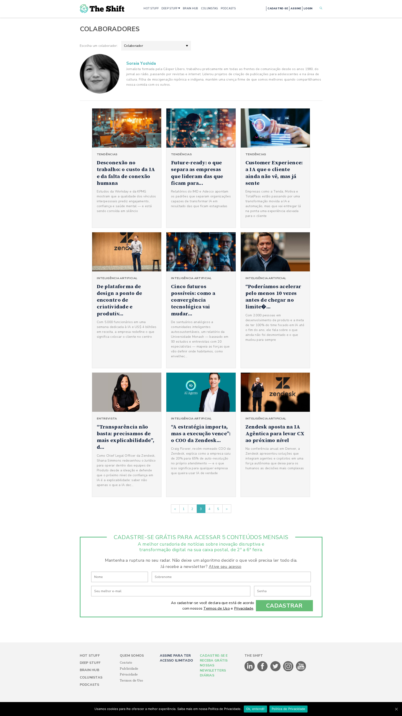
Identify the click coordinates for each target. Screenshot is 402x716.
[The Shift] (102, 8)
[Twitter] (275, 670)
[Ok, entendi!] (396, 709)
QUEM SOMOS (132, 655)
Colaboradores (110, 29)
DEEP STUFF (169, 8)
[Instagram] (288, 670)
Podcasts (89, 684)
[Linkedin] (250, 670)
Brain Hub (90, 670)
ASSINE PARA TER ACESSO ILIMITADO (176, 658)
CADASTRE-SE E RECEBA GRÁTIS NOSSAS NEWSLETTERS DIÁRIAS (214, 665)
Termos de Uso (216, 608)
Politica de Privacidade (288, 709)
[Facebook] (262, 670)
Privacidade (243, 608)
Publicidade (129, 669)
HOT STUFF (151, 8)
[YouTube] (301, 670)
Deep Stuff (90, 663)
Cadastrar (284, 605)
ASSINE (296, 8)
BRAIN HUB (190, 8)
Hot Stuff (90, 655)
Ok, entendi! (255, 709)
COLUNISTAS (209, 8)
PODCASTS (228, 8)
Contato (126, 663)
